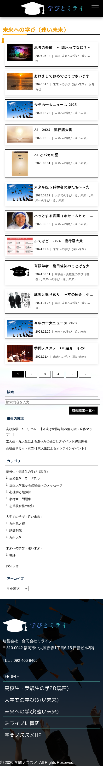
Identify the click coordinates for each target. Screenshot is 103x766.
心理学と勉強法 (20, 492)
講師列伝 (15, 530)
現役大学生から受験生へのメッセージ (35, 485)
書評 (12, 555)
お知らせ (12, 566)
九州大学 (15, 537)
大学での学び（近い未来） (24, 516)
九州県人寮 (17, 523)
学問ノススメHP (23, 735)
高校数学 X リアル (24, 478)
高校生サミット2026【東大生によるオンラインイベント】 (46, 448)
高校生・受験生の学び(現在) (37, 688)
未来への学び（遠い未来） (24, 548)
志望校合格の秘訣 (21, 506)
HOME (12, 676)
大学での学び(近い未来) (32, 699)
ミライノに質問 (22, 723)
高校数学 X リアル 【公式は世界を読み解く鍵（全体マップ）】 (49, 431)
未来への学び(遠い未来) (32, 711)
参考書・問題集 (20, 499)
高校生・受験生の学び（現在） (28, 471)
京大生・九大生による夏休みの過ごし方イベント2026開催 (46, 441)
